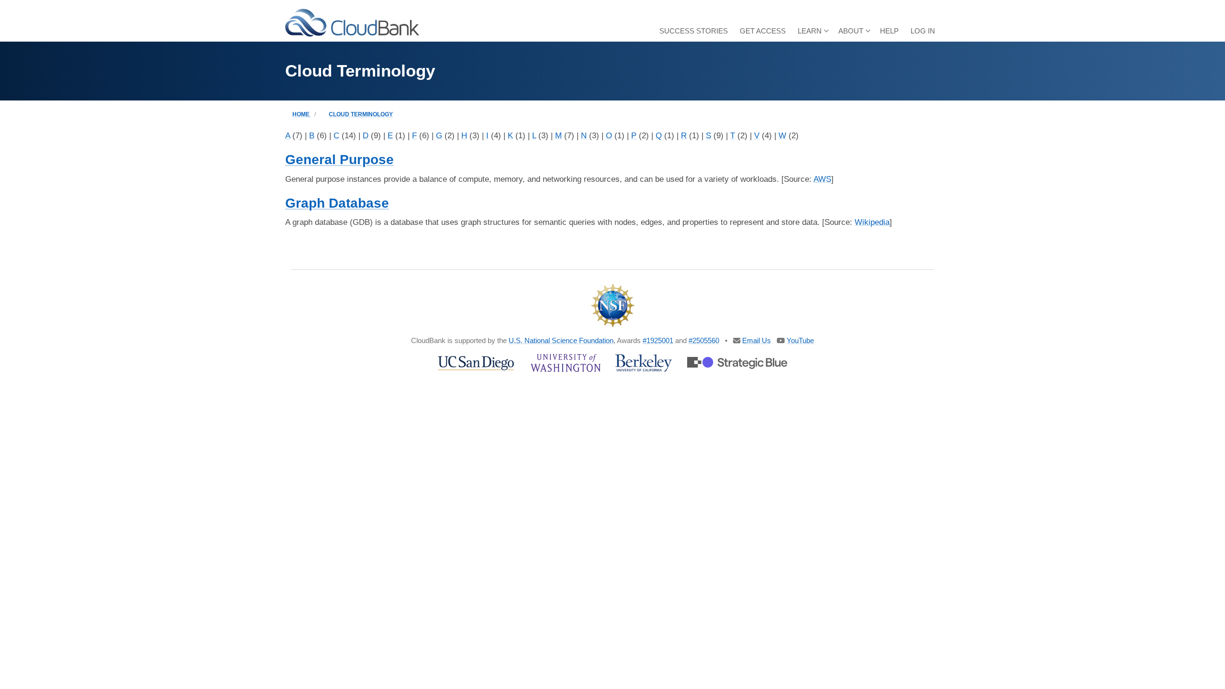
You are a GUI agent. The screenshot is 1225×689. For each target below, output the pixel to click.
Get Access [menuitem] (763, 31)
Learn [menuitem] (813, 34)
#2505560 (704, 340)
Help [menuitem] (889, 31)
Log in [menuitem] (923, 31)
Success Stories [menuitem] (693, 31)
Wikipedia (872, 222)
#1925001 (658, 340)
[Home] (352, 22)
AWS (822, 179)
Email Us (756, 340)
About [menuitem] (854, 34)
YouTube (800, 340)
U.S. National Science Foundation (561, 340)
